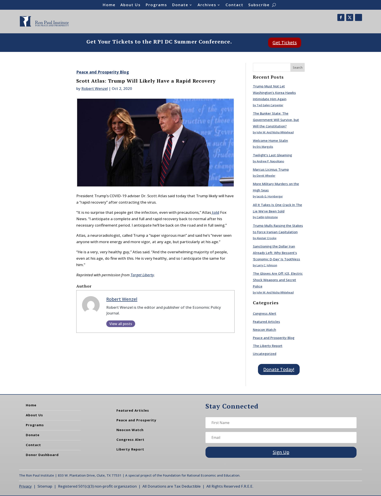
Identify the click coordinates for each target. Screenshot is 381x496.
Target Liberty (142, 274)
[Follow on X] (349, 17)
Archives (207, 5)
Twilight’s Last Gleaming (272, 155)
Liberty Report (130, 449)
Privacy (25, 486)
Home (109, 5)
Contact (234, 5)
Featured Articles (266, 321)
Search (298, 67)
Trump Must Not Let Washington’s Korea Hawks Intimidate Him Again (274, 92)
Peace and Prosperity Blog (102, 72)
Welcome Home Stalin (270, 140)
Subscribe (259, 5)
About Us (130, 5)
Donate (180, 5)
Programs (156, 5)
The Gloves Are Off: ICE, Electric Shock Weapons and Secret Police (278, 279)
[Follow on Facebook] (340, 17)
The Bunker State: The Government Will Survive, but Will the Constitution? (276, 119)
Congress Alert (264, 313)
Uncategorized (264, 353)
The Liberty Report (267, 345)
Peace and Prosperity (136, 420)
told (215, 212)
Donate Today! (278, 369)
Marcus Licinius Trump (271, 169)
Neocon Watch (264, 329)
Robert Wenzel (94, 88)
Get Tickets (285, 42)
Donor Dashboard (42, 454)
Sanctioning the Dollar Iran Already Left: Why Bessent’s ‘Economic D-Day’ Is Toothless (276, 252)
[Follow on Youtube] (358, 17)
